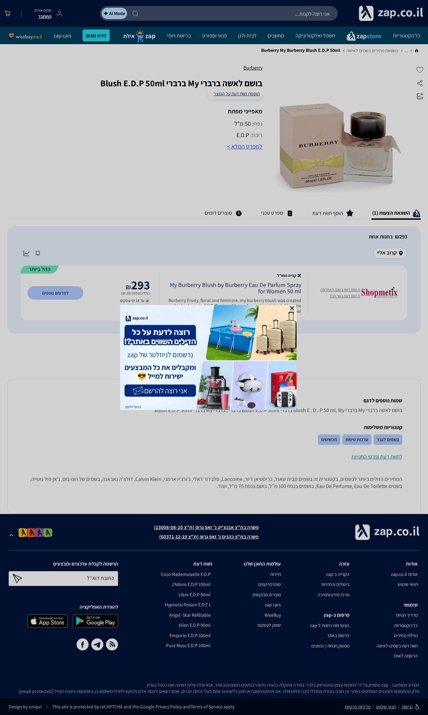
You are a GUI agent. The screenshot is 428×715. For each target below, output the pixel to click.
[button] (292, 308)
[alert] (214, 357)
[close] (292, 308)
